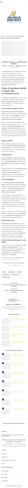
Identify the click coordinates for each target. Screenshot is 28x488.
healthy (4, 272)
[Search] (26, 2)
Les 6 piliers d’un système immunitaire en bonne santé (18, 355)
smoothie (19, 272)
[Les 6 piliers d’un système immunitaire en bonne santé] (5, 357)
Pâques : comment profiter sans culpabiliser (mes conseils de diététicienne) (19, 335)
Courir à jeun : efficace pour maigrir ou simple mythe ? (18, 364)
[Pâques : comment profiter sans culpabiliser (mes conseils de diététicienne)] (5, 336)
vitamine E (20, 197)
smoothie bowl (5, 274)
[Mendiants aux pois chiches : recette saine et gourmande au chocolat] (5, 344)
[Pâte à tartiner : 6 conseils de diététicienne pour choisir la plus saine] (5, 329)
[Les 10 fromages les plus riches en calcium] (5, 411)
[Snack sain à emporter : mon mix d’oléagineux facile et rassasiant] (5, 321)
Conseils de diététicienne (12, 36)
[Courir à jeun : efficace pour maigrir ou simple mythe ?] (5, 366)
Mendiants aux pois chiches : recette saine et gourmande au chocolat (18, 342)
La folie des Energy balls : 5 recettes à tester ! (18, 400)
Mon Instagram (5, 470)
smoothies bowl (6, 277)
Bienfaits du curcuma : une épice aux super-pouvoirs (19, 373)
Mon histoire (4, 457)
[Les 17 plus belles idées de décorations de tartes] (5, 393)
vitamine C (21, 124)
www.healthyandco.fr (16, 265)
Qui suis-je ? (4, 453)
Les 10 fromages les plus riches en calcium (19, 410)
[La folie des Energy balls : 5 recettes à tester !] (5, 402)
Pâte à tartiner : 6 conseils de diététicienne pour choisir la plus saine (19, 327)
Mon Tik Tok (4, 474)
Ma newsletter (4, 480)
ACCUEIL (2, 36)
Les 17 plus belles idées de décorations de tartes (17, 391)
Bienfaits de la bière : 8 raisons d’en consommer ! (18, 382)
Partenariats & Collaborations (8, 460)
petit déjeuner (11, 272)
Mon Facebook (5, 477)
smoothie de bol (15, 274)
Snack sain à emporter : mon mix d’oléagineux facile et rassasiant (19, 319)
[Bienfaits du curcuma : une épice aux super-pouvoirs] (5, 375)
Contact (3, 463)
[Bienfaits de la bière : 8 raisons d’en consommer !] (5, 384)
